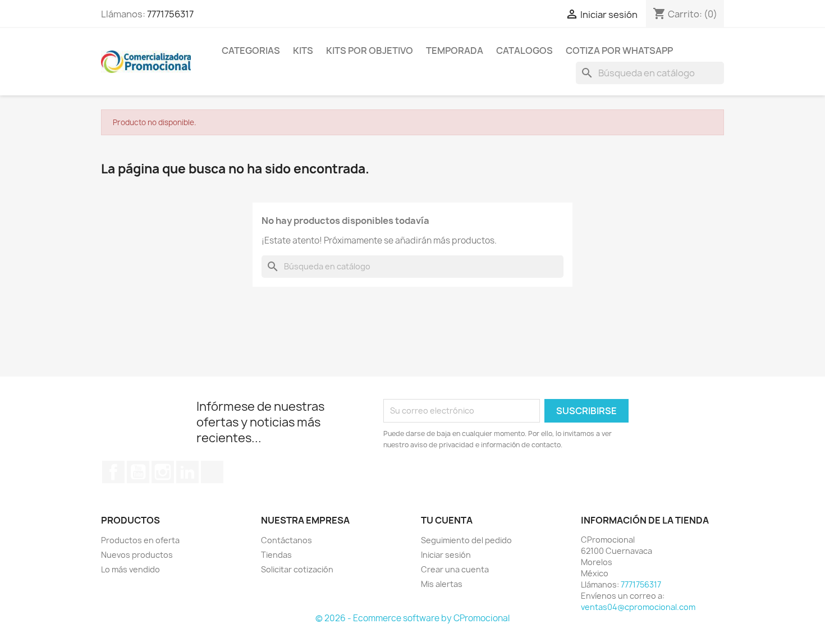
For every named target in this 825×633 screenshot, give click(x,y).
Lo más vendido (130, 569)
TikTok (212, 472)
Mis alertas (441, 584)
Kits (303, 50)
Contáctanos (286, 540)
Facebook (113, 472)
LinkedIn (187, 472)
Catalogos (524, 50)
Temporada (454, 50)
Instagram (163, 472)
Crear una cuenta (455, 569)
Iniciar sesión (446, 554)
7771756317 (170, 14)
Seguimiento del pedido (466, 540)
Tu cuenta (447, 520)
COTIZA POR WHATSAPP (619, 50)
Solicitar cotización (297, 569)
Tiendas (276, 554)
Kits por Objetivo (369, 50)
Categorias (251, 50)
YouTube (138, 472)
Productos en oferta (140, 540)
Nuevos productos (137, 554)
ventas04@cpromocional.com (638, 607)
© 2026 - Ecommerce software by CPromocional (412, 618)
